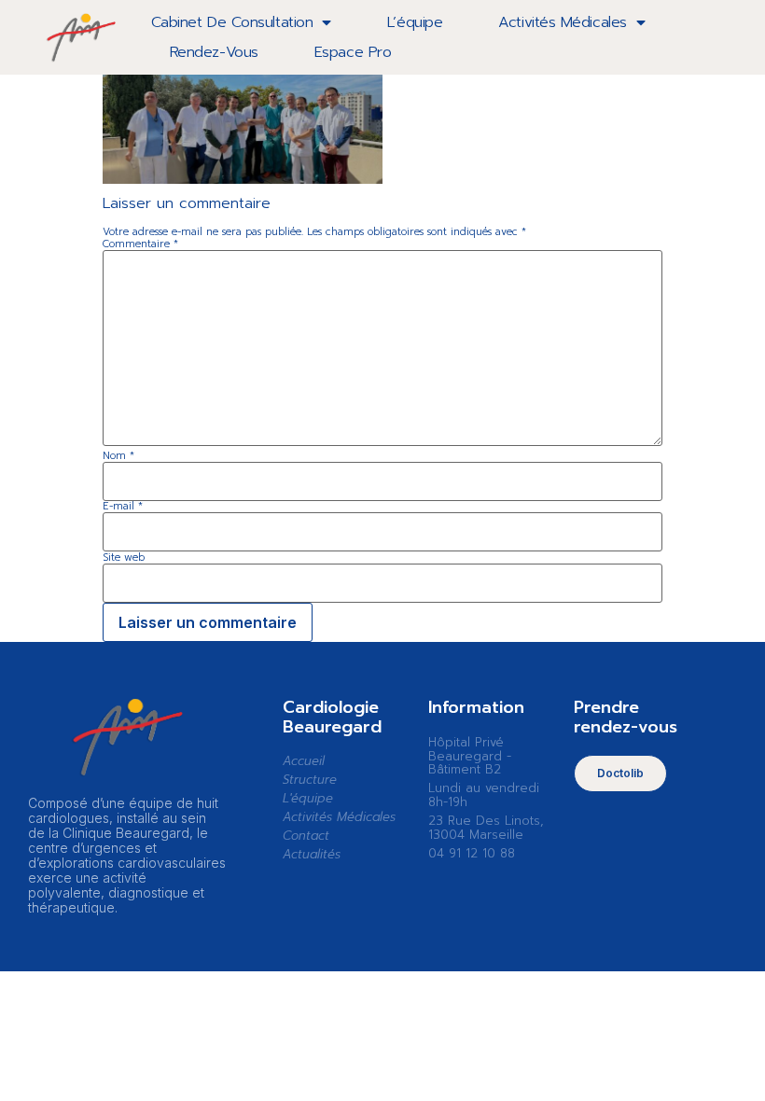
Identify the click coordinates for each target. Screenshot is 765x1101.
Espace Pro (353, 52)
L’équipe (414, 22)
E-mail (123, 506)
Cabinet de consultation (232, 22)
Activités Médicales (562, 22)
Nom (118, 456)
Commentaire (140, 244)
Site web (124, 557)
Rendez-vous (214, 52)
